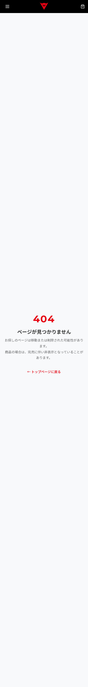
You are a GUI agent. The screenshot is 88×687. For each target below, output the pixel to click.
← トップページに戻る (44, 372)
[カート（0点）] (83, 6)
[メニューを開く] (7, 6)
